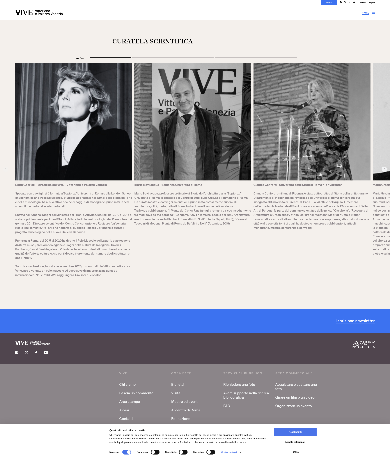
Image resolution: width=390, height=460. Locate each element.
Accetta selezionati (295, 442)
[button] (110, 57)
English (372, 2)
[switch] (155, 452)
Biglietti (329, 2)
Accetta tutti (295, 432)
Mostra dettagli (229, 452)
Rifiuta (295, 452)
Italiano (363, 2)
